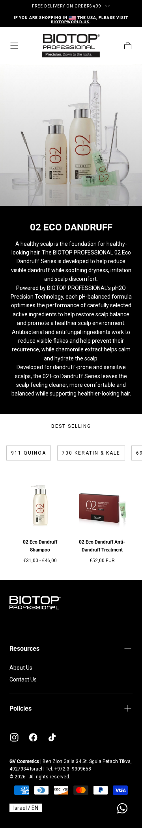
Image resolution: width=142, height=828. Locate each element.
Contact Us (23, 679)
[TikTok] (52, 737)
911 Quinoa (28, 453)
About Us (20, 668)
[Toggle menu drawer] (107, 6)
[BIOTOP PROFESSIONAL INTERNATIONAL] (35, 602)
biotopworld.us (70, 22)
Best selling (71, 426)
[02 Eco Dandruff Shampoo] (40, 500)
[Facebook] (33, 737)
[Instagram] (14, 737)
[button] (14, 45)
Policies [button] (20, 708)
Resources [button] (24, 648)
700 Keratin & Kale (91, 453)
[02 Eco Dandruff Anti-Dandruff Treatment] (102, 500)
